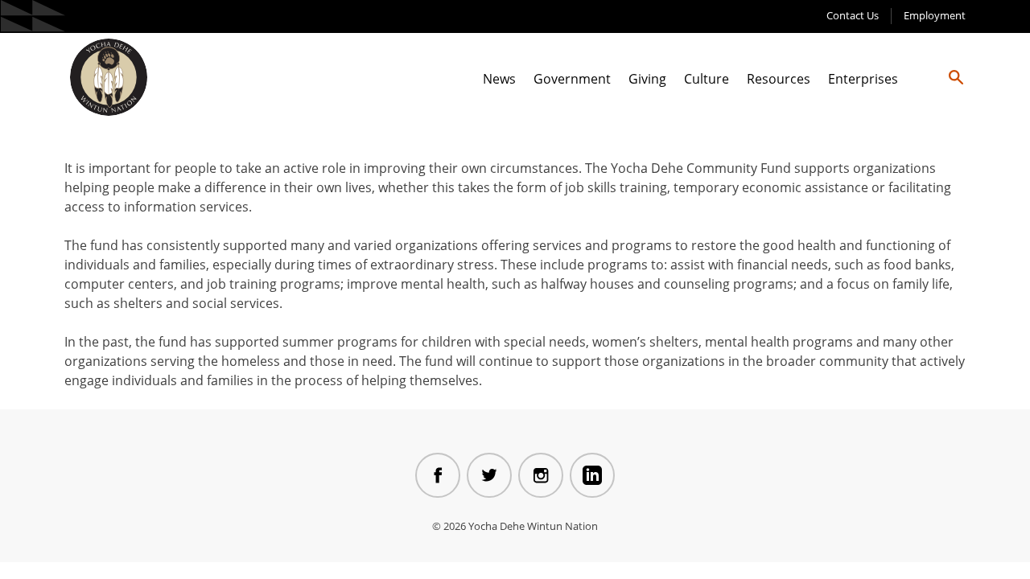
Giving (647, 79)
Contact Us (852, 15)
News (499, 79)
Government (572, 79)
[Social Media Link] (437, 475)
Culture (706, 79)
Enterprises (863, 79)
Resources (778, 79)
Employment (935, 15)
